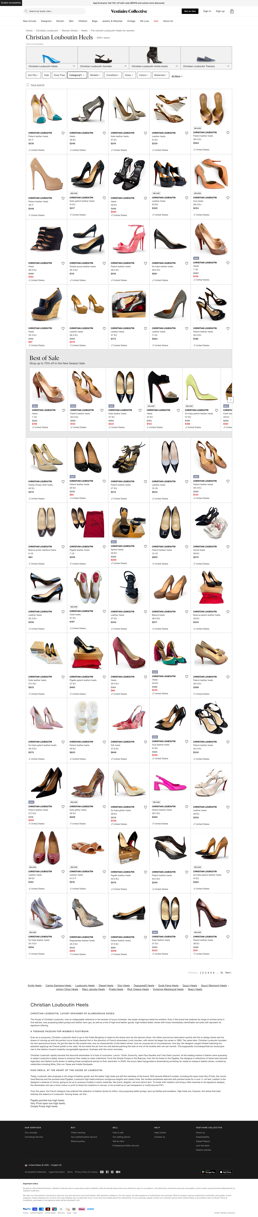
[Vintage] (137, 21)
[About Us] (175, 21)
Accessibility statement (35, 1172)
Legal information (57, 1172)
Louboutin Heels (85, 985)
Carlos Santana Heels (58, 985)
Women (60, 21)
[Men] (76, 21)
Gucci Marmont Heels (214, 985)
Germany (61, 1213)
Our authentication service (84, 1137)
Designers (46, 21)
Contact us (159, 1137)
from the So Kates (155, 1058)
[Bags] (100, 21)
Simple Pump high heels (43, 1106)
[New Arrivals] (38, 21)
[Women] (66, 21)
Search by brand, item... (41, 11)
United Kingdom (36, 1213)
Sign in (207, 11)
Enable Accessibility (11, 2)
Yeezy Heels (195, 989)
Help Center (160, 1132)
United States (50, 1213)
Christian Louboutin (47, 30)
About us (200, 1132)
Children (82, 21)
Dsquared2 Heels (144, 985)
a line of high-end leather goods (118, 1022)
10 (221, 972)
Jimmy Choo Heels (67, 989)
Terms (70, 1172)
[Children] (89, 21)
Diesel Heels (106, 985)
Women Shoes (70, 30)
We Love (144, 21)
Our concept (31, 1132)
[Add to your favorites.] (63, 133)
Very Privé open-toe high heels (47, 1103)
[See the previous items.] (27, 400)
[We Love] (151, 21)
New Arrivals (29, 21)
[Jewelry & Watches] (124, 21)
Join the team (202, 1145)
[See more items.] (231, 400)
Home (29, 30)
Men (71, 21)
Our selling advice (121, 1137)
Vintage (131, 21)
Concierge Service (34, 1137)
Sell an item (190, 11)
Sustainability (202, 1137)
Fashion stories (203, 1150)
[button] (232, 11)
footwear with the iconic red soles (105, 1049)
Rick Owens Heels (138, 989)
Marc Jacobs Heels (93, 989)
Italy (75, 1213)
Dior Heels (123, 985)
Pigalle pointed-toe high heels (47, 1100)
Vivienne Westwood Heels (168, 989)
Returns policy (78, 1141)
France (25, 1213)
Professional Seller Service (126, 1145)
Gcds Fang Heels (168, 985)
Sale (156, 21)
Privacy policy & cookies (86, 1172)
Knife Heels (35, 985)
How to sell (118, 1132)
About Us (168, 21)
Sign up (220, 11)
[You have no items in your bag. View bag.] (232, 11)
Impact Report (203, 1141)
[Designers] (54, 21)
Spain (69, 1213)
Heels (84, 30)
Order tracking (78, 1132)
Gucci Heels (189, 985)
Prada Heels (116, 989)
